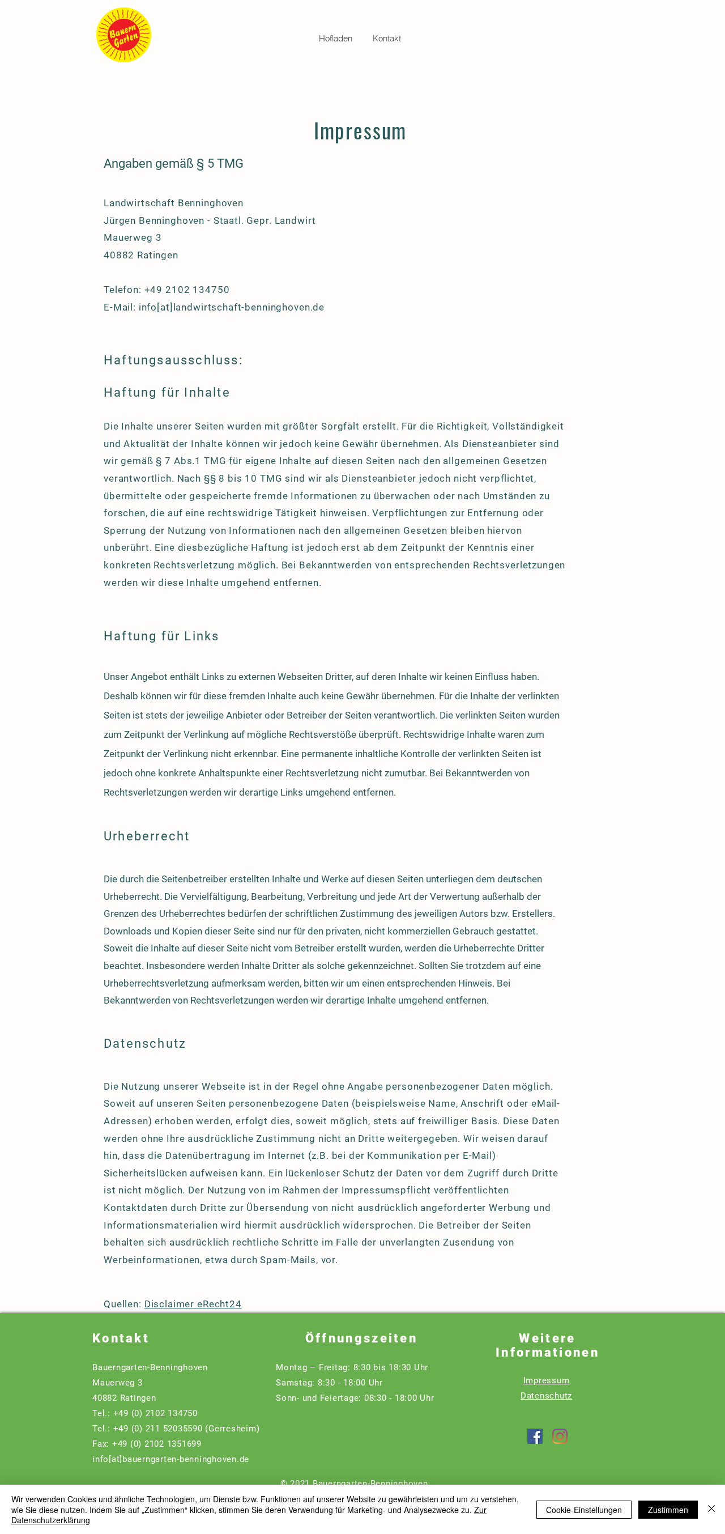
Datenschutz (546, 1396)
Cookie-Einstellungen (584, 1509)
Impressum (546, 1380)
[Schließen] (711, 1509)
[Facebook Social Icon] (535, 1436)
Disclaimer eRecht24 (193, 1304)
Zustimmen (668, 1509)
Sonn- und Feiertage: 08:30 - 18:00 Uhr (355, 1398)
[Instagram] (560, 1436)
